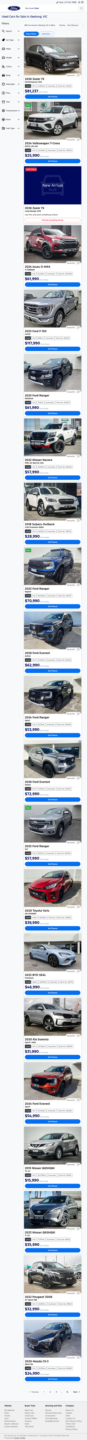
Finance (28, 1421)
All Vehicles (9, 1410)
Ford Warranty (51, 1418)
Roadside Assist (52, 1421)
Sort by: (62, 25)
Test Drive (29, 1426)
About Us (70, 1410)
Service (48, 1410)
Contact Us (70, 1418)
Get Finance (52, 97)
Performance (10, 1421)
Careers (69, 1413)
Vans (6, 1418)
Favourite (71, 75)
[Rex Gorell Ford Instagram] (82, 2)
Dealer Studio (19, 1438)
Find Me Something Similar (53, 220)
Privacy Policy (72, 1429)
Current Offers (31, 1418)
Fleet (27, 1424)
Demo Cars (29, 1413)
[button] (81, 8)
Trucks (7, 1415)
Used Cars (29, 1415)
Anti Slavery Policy (74, 1421)
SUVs (6, 1413)
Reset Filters (31, 34)
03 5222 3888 (70, 2)
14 (67, 1392)
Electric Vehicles (11, 1424)
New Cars (29, 1410)
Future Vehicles (11, 1426)
